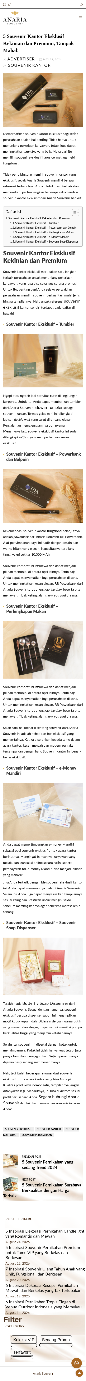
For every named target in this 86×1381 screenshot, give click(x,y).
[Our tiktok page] (9, 3)
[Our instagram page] (4, 3)
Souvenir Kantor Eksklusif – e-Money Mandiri (42, 237)
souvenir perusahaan (37, 1135)
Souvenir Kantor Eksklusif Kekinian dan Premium (39, 218)
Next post (28, 1179)
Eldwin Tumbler (48, 408)
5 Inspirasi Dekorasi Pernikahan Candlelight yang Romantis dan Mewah (44, 1233)
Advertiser (21, 59)
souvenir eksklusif (18, 1129)
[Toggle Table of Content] (73, 212)
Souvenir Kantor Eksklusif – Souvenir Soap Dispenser (46, 241)
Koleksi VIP (23, 1339)
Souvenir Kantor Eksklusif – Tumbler (37, 223)
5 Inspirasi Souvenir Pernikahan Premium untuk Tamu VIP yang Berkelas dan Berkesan (42, 1253)
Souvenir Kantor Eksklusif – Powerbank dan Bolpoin (45, 228)
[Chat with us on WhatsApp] (76, 1363)
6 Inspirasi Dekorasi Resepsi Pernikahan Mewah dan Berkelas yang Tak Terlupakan (43, 1288)
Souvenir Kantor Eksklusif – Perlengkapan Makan (44, 232)
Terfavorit (22, 1352)
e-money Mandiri (61, 844)
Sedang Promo (56, 1339)
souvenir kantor (49, 1129)
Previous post (31, 1157)
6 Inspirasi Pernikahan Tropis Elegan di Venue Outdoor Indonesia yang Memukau (43, 1304)
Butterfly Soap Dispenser (45, 1003)
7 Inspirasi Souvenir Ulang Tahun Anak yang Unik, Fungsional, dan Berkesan (45, 1271)
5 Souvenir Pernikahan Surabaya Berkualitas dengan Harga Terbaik (42, 1190)
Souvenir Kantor (29, 65)
